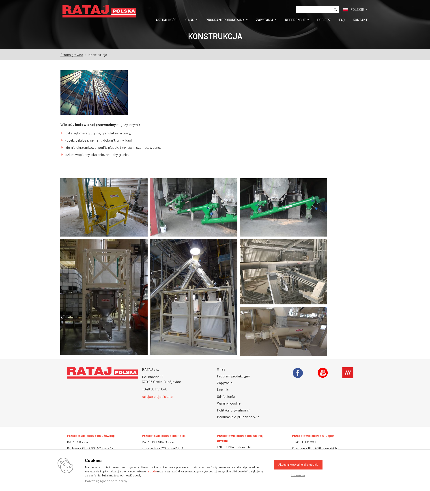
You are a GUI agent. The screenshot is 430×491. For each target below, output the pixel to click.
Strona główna (71, 55)
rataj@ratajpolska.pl (157, 396)
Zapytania (264, 20)
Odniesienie (226, 396)
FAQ (342, 20)
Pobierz (324, 20)
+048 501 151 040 (154, 389)
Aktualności (166, 20)
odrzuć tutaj (119, 481)
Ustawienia (298, 475)
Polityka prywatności (233, 410)
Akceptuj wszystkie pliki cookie (298, 464)
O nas (189, 20)
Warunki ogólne (229, 403)
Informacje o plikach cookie (238, 417)
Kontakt (360, 20)
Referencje (295, 20)
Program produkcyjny (225, 20)
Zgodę (152, 471)
